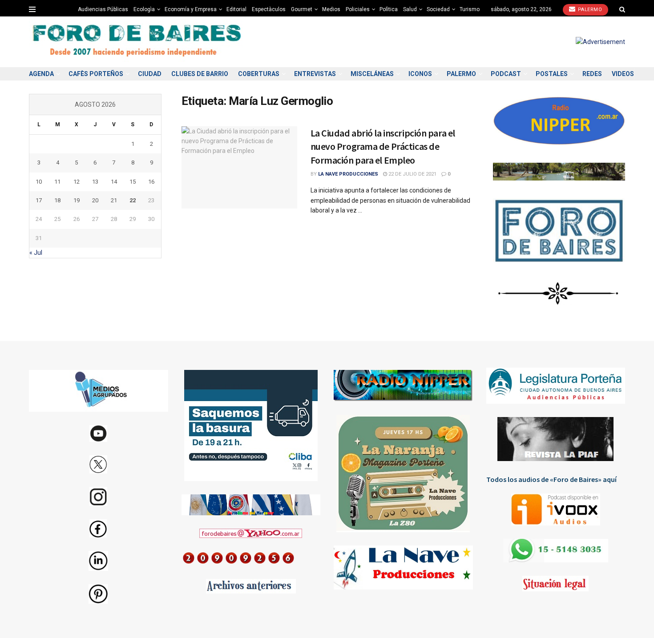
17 (39, 200)
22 (132, 200)
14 (114, 181)
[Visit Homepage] (138, 42)
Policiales (358, 9)
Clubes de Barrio (199, 73)
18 (57, 200)
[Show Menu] (32, 9)
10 (39, 181)
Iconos (420, 73)
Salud (410, 9)
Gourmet (301, 9)
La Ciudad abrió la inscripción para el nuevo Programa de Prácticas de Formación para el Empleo (383, 147)
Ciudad (149, 73)
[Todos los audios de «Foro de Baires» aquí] (556, 510)
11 (57, 181)
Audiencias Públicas (103, 9)
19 (76, 200)
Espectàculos (269, 9)
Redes (592, 73)
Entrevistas (315, 73)
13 (95, 181)
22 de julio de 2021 (411, 174)
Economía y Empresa (191, 9)
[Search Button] (622, 9)
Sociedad (438, 9)
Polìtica (388, 9)
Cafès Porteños (96, 73)
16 (151, 181)
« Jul (35, 252)
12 (76, 181)
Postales (552, 73)
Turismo (470, 9)
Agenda (41, 73)
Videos (623, 73)
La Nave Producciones (348, 174)
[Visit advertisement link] (600, 41)
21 (114, 200)
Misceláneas (372, 73)
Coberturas (258, 73)
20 (95, 200)
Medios (331, 9)
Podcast (506, 73)
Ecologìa (144, 9)
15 (132, 181)
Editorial (236, 9)
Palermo (589, 9)
